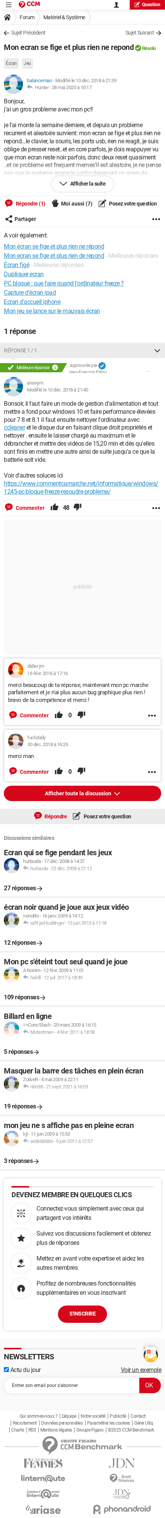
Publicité (118, 1416)
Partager (25, 219)
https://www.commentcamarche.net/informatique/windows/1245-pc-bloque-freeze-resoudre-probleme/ (81, 487)
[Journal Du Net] (121, 1463)
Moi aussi (76, 204)
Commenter (30, 508)
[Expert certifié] (102, 366)
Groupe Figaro (90, 1430)
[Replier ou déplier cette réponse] (157, 350)
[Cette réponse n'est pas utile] (77, 508)
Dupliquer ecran (24, 274)
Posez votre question (132, 204)
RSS (32, 1430)
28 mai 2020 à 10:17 (72, 87)
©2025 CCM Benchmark (131, 1430)
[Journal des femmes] (43, 1463)
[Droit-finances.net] (121, 1478)
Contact (138, 1416)
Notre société (93, 1416)
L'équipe (69, 1416)
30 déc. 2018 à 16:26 (47, 744)
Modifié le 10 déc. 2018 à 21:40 (57, 390)
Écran (11, 63)
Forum (27, 17)
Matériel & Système (64, 17)
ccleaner (14, 427)
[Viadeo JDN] (121, 1494)
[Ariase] (43, 1509)
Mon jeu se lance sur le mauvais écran (52, 311)
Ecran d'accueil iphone (32, 301)
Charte (17, 1430)
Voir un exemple (141, 1370)
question (151, 4)
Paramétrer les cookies (108, 1423)
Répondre (55, 816)
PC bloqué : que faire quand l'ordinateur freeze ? (64, 283)
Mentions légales (56, 1430)
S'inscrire (82, 1314)
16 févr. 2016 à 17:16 (47, 673)
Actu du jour (25, 1370)
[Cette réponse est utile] (54, 508)
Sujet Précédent (28, 33)
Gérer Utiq (143, 1423)
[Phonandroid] (121, 1509)
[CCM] (29, 5)
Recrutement (25, 1423)
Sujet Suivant (139, 33)
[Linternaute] (43, 1478)
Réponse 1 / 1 (20, 350)
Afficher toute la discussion (78, 793)
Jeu (27, 63)
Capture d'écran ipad (30, 292)
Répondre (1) (30, 204)
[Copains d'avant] (43, 1494)
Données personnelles (61, 1423)
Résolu (149, 48)
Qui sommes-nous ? (39, 1416)
